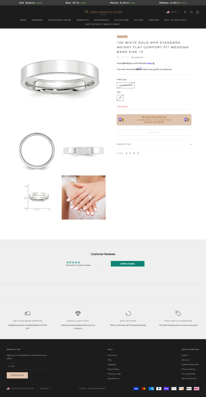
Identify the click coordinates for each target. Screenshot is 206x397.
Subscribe (17, 375)
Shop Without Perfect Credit (103, 24)
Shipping (111, 365)
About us (185, 360)
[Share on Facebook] (126, 153)
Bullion (138, 20)
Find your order (114, 374)
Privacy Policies (188, 369)
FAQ (109, 360)
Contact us (112, 355)
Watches (154, 20)
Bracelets (83, 20)
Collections (121, 20)
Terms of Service (189, 379)
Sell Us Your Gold (175, 20)
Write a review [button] (128, 264)
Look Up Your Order (154, 122)
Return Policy (113, 369)
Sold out (154, 132)
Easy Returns (113, 379)
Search (185, 355)
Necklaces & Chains (59, 20)
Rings (23, 20)
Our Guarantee (188, 374)
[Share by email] (138, 153)
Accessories (101, 20)
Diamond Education (190, 365)
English (44, 388)
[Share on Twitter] (130, 153)
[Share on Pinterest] (134, 153)
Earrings (37, 20)
